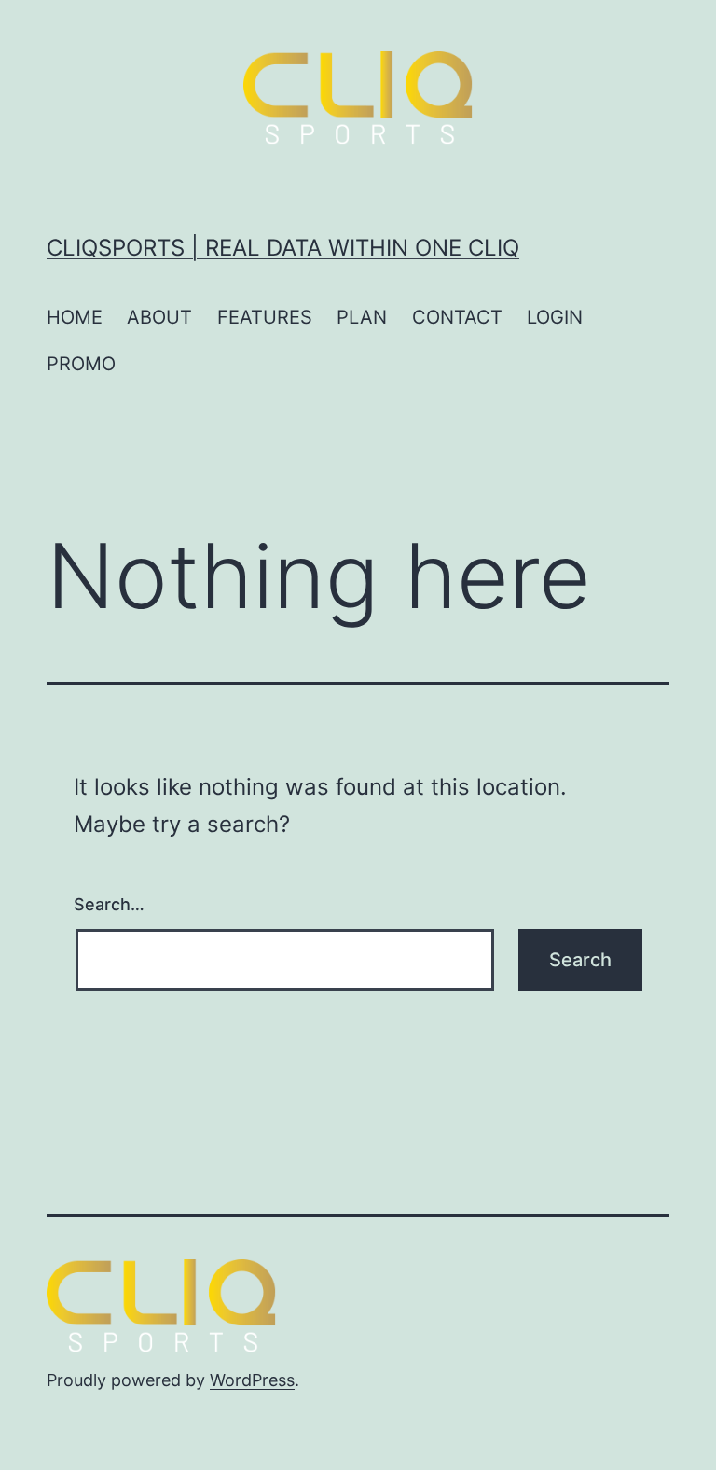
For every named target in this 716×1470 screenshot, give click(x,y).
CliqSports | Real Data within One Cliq (283, 247)
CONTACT (457, 317)
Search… (109, 904)
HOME (75, 317)
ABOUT (159, 317)
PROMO (81, 364)
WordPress (252, 1380)
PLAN (362, 317)
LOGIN (555, 317)
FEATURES (264, 317)
